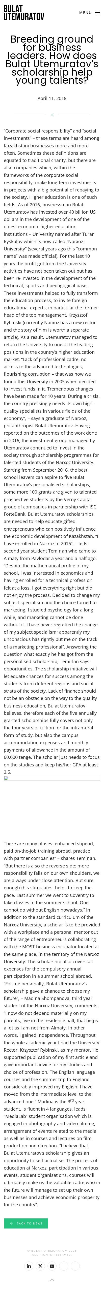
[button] (89, 12)
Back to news (30, 1223)
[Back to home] (24, 12)
